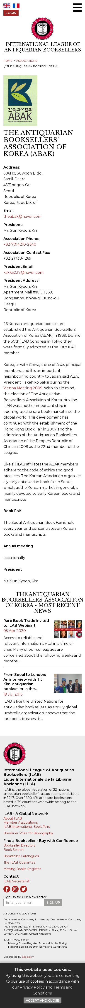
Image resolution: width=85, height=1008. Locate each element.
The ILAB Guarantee (19, 862)
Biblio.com (28, 956)
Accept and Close (42, 1000)
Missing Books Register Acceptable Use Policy (37, 943)
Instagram (15, 889)
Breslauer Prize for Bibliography (28, 833)
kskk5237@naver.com (23, 272)
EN (6, 5)
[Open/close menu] (77, 7)
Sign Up (53, 902)
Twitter (23, 889)
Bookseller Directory (19, 845)
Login (11, 13)
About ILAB (12, 818)
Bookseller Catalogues (21, 856)
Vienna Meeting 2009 (22, 388)
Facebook (6, 889)
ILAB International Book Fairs (26, 827)
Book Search (13, 850)
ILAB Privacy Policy (16, 939)
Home (7, 60)
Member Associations (20, 822)
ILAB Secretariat (16, 881)
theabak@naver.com (22, 216)
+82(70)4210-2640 (19, 244)
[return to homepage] (42, 753)
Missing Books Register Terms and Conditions (37, 946)
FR (16, 5)
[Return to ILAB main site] (42, 28)
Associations (26, 60)
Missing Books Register (22, 869)
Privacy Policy (32, 987)
